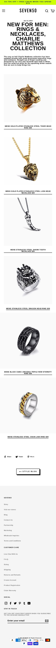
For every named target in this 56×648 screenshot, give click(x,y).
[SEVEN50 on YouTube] (29, 603)
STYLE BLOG (29, 471)
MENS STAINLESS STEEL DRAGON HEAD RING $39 (28, 308)
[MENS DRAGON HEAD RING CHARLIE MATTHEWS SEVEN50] (28, 304)
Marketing (8, 530)
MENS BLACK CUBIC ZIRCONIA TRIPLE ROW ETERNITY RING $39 (28, 373)
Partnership (8, 525)
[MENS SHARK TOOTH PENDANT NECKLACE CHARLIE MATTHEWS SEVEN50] (28, 222)
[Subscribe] (46, 620)
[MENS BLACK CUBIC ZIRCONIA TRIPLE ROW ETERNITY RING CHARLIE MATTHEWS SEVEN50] (28, 341)
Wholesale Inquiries (11, 536)
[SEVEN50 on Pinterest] (19, 603)
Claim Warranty (10, 590)
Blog (5, 515)
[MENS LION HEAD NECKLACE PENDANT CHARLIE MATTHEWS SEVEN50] (28, 161)
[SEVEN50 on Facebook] (10, 603)
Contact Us (8, 520)
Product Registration (12, 585)
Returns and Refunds (12, 575)
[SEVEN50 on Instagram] (6, 603)
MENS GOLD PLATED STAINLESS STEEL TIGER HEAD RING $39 (28, 127)
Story (6, 504)
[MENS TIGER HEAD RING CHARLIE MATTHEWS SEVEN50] (28, 98)
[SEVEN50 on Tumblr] (24, 603)
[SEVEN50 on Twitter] (15, 603)
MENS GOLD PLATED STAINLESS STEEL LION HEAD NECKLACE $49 (28, 192)
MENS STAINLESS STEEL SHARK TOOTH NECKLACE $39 (28, 250)
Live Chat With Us (11, 554)
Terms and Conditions (12, 541)
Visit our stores (10, 509)
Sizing (6, 564)
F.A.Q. (6, 559)
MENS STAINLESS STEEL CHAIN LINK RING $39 (28, 437)
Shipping (7, 570)
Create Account (10, 580)
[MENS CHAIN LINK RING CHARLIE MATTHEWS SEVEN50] (28, 405)
